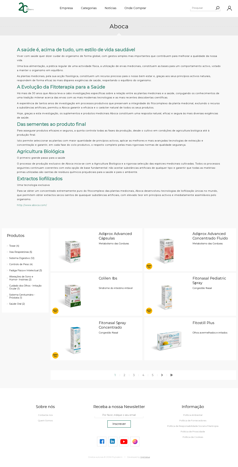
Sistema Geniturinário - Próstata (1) (22, 296)
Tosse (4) (14, 245)
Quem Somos (45, 420)
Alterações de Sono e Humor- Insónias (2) (21, 278)
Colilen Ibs (108, 278)
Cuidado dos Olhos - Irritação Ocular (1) (25, 287)
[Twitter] (112, 441)
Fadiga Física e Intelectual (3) (25, 270)
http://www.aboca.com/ (32, 205)
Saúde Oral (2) (17, 303)
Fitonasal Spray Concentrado (112, 325)
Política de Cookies (193, 437)
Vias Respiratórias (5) (20, 252)
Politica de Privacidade (193, 431)
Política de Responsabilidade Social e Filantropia (192, 426)
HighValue (145, 457)
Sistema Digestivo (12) (21, 258)
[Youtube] (123, 441)
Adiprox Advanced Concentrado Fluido (210, 236)
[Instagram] (134, 441)
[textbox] (207, 8)
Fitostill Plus (203, 323)
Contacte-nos (45, 415)
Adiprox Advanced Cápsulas (115, 236)
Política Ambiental (192, 415)
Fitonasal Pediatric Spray (209, 280)
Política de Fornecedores (192, 420)
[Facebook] (101, 441)
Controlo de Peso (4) (21, 264)
